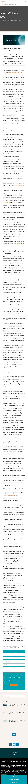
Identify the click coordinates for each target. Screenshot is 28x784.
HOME (14, 749)
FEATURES (14, 754)
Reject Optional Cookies (14, 779)
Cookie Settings (14, 782)
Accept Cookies (14, 776)
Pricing (14, 757)
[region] (14, 771)
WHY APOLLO (14, 752)
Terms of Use (23, 771)
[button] (10, 744)
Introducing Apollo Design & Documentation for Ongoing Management (16, 705)
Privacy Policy (4, 774)
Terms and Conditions (7, 680)
